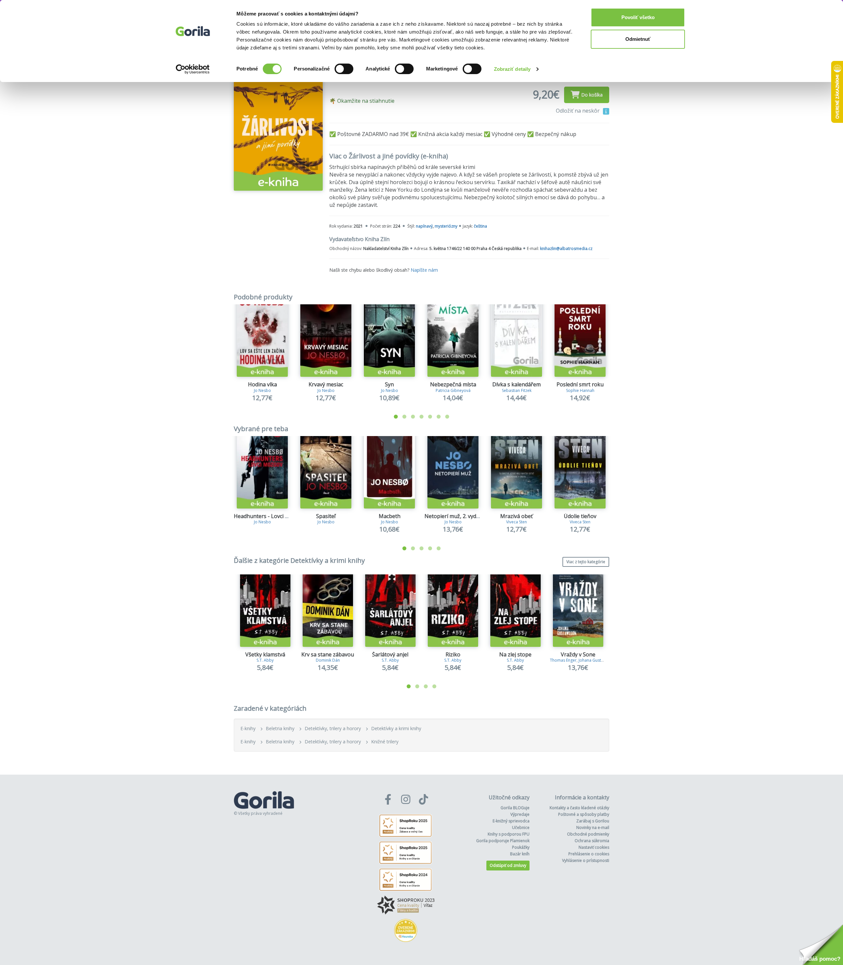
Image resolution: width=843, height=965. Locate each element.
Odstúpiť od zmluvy (508, 865)
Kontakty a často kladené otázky (579, 808)
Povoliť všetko (638, 17)
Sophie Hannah (580, 390)
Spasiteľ (326, 516)
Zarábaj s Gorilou (592, 821)
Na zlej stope (515, 654)
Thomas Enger (563, 660)
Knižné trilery (384, 741)
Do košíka (592, 95)
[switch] (344, 69)
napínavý (424, 226)
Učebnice (521, 827)
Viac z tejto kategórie (585, 562)
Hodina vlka (262, 384)
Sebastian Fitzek (516, 390)
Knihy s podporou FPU (509, 834)
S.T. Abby (265, 660)
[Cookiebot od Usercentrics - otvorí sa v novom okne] (193, 69)
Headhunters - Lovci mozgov (269, 516)
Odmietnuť (637, 39)
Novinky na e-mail (592, 827)
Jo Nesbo (262, 390)
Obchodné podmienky (588, 834)
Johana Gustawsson (597, 660)
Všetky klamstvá (265, 654)
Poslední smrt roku (580, 384)
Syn (389, 384)
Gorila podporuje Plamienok (503, 840)
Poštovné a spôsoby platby (583, 814)
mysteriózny (446, 226)
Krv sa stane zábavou (327, 654)
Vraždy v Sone (578, 654)
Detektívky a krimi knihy (396, 728)
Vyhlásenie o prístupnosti (585, 860)
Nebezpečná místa (453, 384)
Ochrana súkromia (592, 840)
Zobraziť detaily (512, 69)
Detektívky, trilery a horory (333, 728)
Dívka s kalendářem (516, 384)
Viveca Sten (516, 522)
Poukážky (521, 847)
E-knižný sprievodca (511, 821)
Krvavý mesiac (326, 384)
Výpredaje (520, 814)
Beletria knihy (280, 728)
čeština (480, 226)
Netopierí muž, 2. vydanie (455, 516)
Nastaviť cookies (594, 847)
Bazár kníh (520, 854)
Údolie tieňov (580, 516)
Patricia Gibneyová (453, 390)
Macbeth (389, 516)
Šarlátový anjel (390, 654)
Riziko (453, 654)
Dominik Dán (328, 660)
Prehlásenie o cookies (588, 854)
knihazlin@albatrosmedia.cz (566, 248)
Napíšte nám (424, 270)
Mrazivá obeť (516, 516)
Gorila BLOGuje (515, 808)
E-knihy (248, 728)
